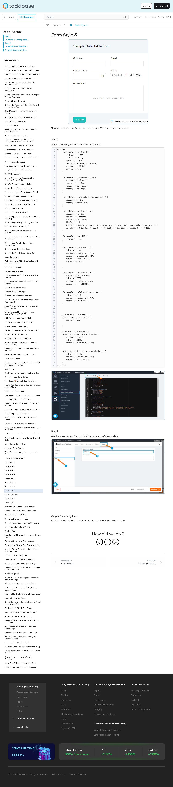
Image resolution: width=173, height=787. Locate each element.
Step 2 (8, 43)
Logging (98, 709)
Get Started (162, 5)
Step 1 (7, 36)
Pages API (135, 704)
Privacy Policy (58, 774)
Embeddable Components (106, 734)
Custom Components (141, 709)
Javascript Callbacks (140, 690)
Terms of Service (78, 774)
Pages (19, 701)
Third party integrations (72, 714)
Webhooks (66, 709)
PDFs (63, 718)
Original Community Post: (16, 50)
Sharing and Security (104, 704)
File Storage (99, 700)
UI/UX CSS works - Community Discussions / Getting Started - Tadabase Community (88, 520)
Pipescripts (136, 695)
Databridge (66, 700)
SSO (63, 704)
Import (97, 690)
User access (22, 706)
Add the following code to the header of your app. (17, 40)
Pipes (63, 690)
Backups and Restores (104, 714)
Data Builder (22, 697)
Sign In (146, 5)
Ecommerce (67, 723)
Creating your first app (27, 692)
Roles (19, 711)
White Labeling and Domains (107, 730)
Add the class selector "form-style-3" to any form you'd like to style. (17, 46)
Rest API (135, 700)
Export (97, 695)
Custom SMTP (68, 728)
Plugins (64, 695)
